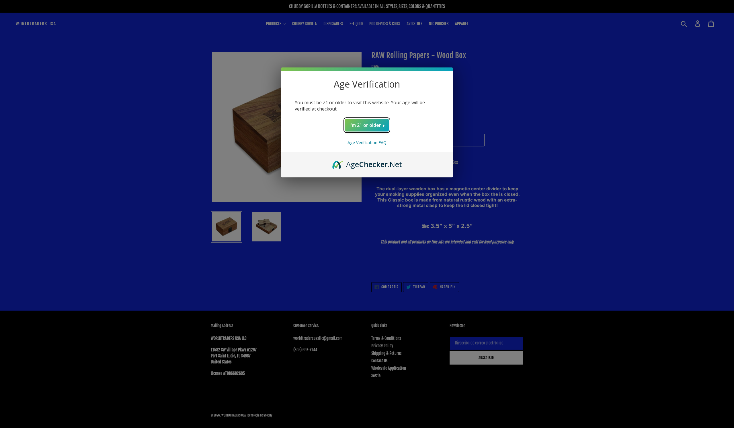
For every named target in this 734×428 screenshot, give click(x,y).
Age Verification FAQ (367, 142)
